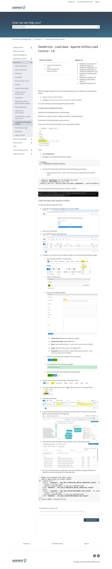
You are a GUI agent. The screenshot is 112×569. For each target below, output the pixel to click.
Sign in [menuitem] (86, 544)
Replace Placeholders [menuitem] (22, 88)
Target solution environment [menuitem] (20, 93)
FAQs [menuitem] (14, 146)
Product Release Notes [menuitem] (20, 150)
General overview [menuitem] (18, 51)
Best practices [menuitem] (17, 143)
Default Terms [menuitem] (20, 135)
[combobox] (54, 27)
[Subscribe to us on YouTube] (98, 555)
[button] (31, 47)
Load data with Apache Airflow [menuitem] (23, 123)
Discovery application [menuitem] (20, 139)
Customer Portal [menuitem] (57, 544)
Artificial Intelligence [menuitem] (19, 55)
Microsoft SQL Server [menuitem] (22, 81)
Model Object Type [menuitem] (21, 128)
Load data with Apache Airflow (55, 39)
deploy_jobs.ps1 (64, 120)
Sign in (97, 2)
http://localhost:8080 (72, 209)
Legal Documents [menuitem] (19, 154)
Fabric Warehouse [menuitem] (21, 66)
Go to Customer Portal (85, 2)
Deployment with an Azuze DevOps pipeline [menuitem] (22, 102)
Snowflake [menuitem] (18, 77)
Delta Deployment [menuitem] (21, 107)
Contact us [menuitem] (26, 544)
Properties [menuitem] (18, 131)
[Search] (98, 27)
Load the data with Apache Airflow (53, 70)
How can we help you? (26, 23)
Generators (38, 39)
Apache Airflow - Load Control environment (65, 173)
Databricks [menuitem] (18, 73)
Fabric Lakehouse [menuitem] (21, 70)
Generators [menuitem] (17, 62)
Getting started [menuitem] (18, 47)
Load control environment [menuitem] (19, 112)
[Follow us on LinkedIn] (94, 555)
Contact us (71, 2)
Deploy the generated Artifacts (52, 97)
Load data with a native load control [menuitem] (22, 117)
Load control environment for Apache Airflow (66, 100)
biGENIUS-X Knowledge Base (21, 39)
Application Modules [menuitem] (20, 59)
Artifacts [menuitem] (18, 85)
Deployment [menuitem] (19, 98)
